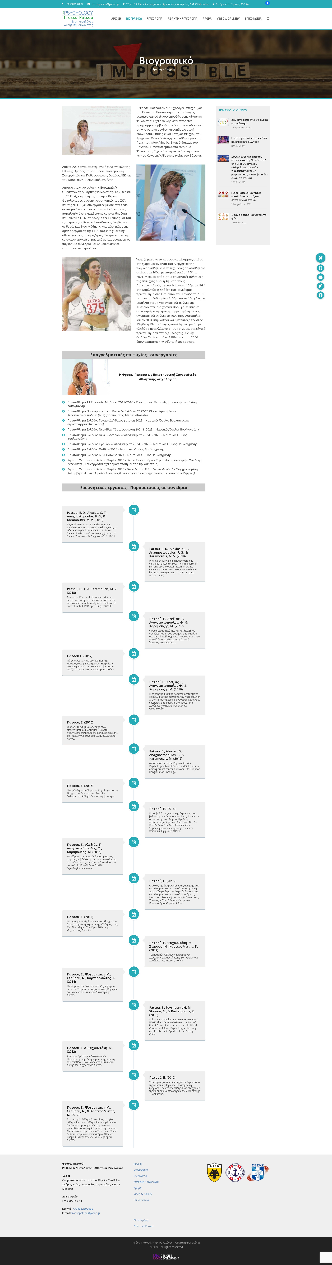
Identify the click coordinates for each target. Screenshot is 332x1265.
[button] (268, 18)
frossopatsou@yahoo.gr (105, 4)
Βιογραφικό (141, 1169)
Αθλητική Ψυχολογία (146, 1181)
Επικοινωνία (141, 1200)
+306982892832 (74, 4)
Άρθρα (137, 1187)
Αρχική (157, 69)
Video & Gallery (143, 1194)
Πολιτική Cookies (144, 1226)
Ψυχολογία (140, 1175)
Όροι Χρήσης (141, 1220)
